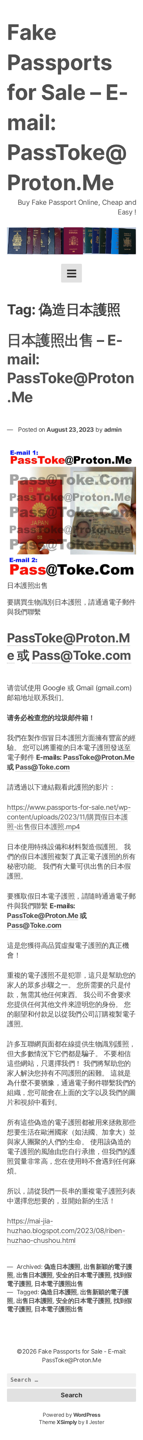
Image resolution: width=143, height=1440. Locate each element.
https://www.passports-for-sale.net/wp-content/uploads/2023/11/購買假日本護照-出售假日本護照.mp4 (69, 817)
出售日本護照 (34, 1275)
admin (113, 429)
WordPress (87, 1415)
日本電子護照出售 (58, 1283)
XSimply (67, 1422)
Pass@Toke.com (81, 655)
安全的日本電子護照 (83, 1275)
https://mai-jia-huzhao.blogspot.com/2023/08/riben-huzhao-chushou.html (66, 1231)
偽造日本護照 (62, 1266)
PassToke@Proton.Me (98, 757)
